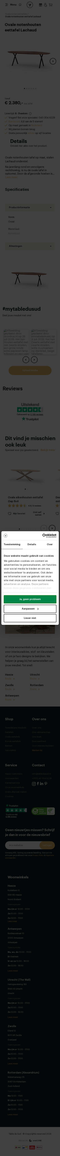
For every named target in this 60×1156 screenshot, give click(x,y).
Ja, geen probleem (30, 599)
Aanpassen (28, 609)
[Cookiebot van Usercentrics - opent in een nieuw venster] (42, 536)
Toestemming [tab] (12, 544)
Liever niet (30, 618)
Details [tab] (32, 544)
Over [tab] (50, 544)
